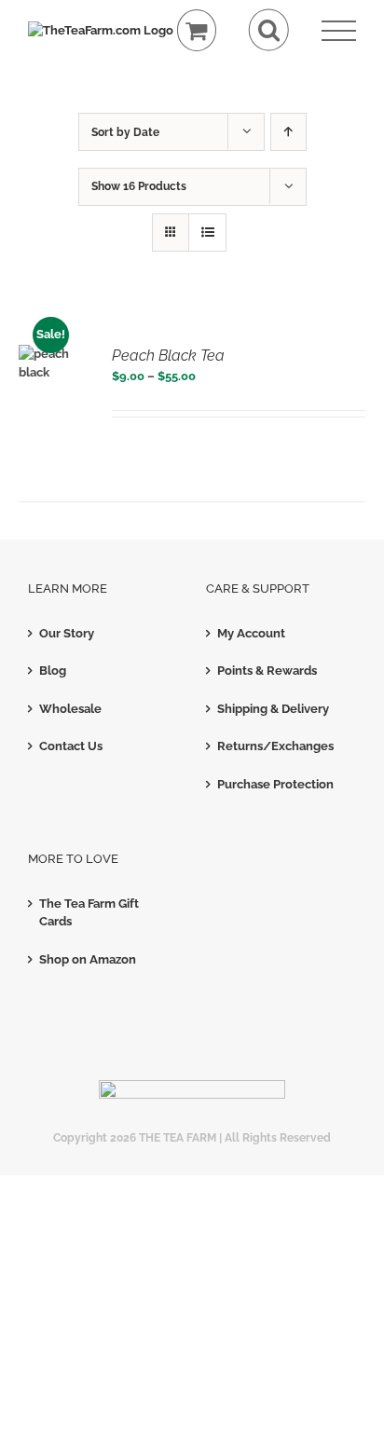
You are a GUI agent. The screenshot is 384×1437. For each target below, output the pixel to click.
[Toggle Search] (269, 30)
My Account (251, 633)
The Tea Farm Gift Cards (89, 912)
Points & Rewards (267, 670)
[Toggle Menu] (338, 31)
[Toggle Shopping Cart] (197, 30)
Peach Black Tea (168, 355)
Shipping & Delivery (273, 709)
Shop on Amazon (87, 959)
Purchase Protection (275, 784)
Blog (52, 670)
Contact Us (71, 746)
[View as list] (207, 232)
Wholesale (70, 709)
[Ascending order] (288, 132)
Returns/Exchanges (275, 746)
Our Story (66, 633)
